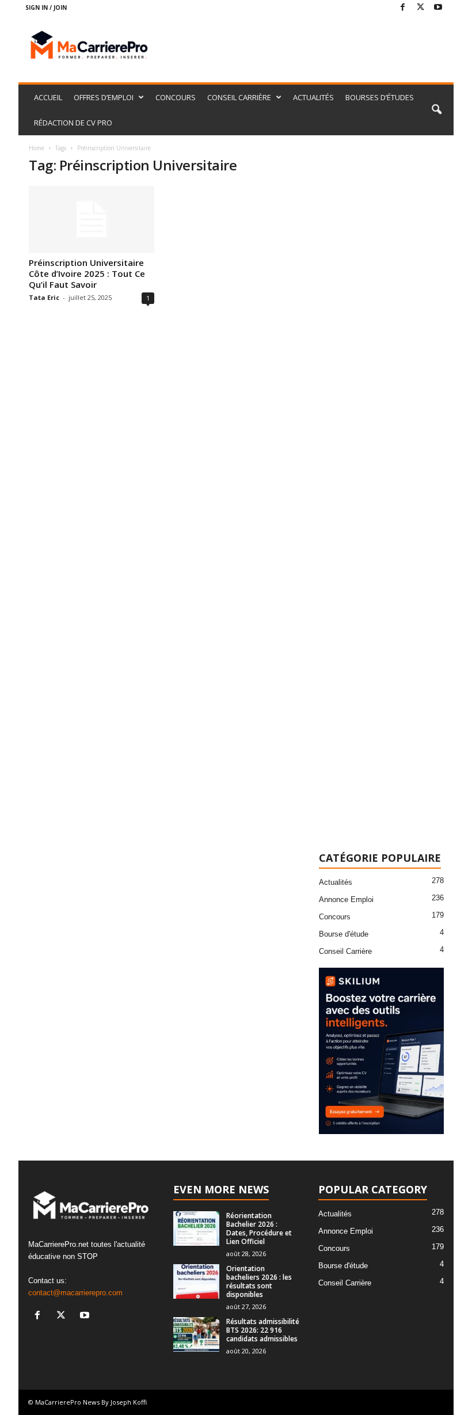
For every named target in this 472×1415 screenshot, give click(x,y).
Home (36, 148)
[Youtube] (438, 8)
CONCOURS (175, 97)
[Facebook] (402, 8)
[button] (436, 110)
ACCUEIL (48, 97)
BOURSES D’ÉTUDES (379, 97)
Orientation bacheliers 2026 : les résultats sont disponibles (259, 1281)
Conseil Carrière (345, 951)
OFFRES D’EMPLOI (104, 97)
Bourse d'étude (343, 934)
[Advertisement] (307, 46)
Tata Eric (44, 297)
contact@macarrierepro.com (75, 1292)
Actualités (335, 882)
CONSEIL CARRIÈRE (239, 97)
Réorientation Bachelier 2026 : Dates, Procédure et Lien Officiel (259, 1228)
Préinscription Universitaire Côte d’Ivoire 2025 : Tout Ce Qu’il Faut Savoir (87, 273)
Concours (335, 916)
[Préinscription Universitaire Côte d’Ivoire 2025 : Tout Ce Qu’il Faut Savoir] (91, 219)
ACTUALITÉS (313, 97)
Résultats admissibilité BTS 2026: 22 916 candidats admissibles (262, 1330)
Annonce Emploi (346, 899)
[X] (420, 8)
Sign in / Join (46, 7)
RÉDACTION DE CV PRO (73, 122)
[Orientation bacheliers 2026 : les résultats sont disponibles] (196, 1281)
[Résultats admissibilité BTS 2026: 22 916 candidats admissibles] (196, 1334)
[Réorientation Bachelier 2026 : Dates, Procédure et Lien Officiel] (196, 1228)
